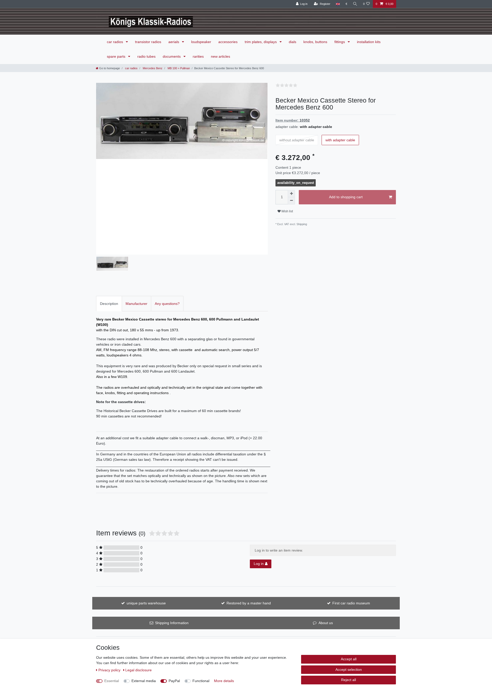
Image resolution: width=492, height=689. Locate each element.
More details (224, 681)
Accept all (348, 659)
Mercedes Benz (152, 68)
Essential (111, 681)
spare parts (116, 56)
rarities (198, 56)
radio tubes (146, 56)
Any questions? (167, 304)
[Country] (338, 4)
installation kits (369, 42)
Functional (200, 681)
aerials (174, 42)
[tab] (109, 303)
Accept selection (348, 669)
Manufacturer (136, 304)
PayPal (174, 681)
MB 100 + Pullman (178, 68)
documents (172, 56)
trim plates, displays (261, 42)
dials (292, 42)
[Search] (355, 4)
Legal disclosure (138, 670)
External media (143, 681)
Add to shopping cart (346, 197)
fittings (340, 42)
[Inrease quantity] (291, 193)
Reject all (348, 680)
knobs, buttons (315, 42)
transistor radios (148, 42)
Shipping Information (172, 623)
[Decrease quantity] (291, 200)
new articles (220, 56)
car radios (115, 42)
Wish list (287, 211)
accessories (228, 42)
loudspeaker (201, 42)
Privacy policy (109, 670)
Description (109, 304)
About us (326, 623)
